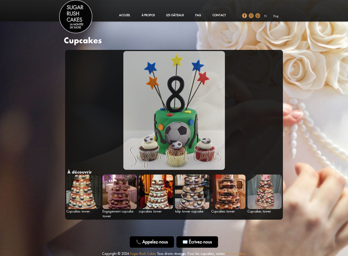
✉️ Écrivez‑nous (197, 242)
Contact (219, 15)
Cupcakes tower (78, 211)
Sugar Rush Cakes (143, 253)
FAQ (198, 15)
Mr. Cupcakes (235, 253)
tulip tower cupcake (189, 211)
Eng (275, 16)
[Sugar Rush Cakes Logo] (80, 19)
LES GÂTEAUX (175, 15)
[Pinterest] (257, 15)
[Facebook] (244, 15)
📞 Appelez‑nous (152, 242)
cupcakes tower (150, 211)
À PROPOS (148, 15)
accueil (124, 15)
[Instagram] (251, 15)
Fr (265, 16)
